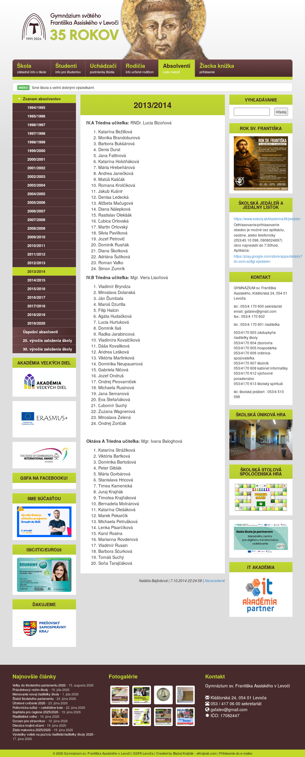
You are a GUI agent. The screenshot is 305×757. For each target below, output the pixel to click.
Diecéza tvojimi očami (39, 725)
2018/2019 (36, 314)
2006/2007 (36, 211)
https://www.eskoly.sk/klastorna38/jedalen (267, 218)
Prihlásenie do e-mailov (236, 753)
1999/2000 (36, 150)
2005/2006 (36, 202)
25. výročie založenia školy (47, 340)
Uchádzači (103, 68)
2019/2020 (36, 323)
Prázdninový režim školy (41, 689)
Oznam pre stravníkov (40, 720)
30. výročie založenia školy (47, 349)
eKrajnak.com (207, 753)
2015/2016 (36, 288)
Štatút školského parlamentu (44, 698)
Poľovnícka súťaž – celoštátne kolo (49, 707)
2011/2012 (36, 254)
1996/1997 (36, 124)
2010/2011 (36, 245)
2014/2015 (36, 280)
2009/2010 (36, 237)
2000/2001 (36, 159)
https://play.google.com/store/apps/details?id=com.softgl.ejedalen (268, 259)
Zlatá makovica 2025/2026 (43, 729)
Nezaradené (215, 580)
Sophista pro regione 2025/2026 (47, 711)
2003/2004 (36, 185)
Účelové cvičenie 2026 (40, 702)
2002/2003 (36, 176)
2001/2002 (36, 168)
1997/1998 (36, 133)
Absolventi (176, 68)
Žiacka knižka (217, 68)
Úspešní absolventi (40, 331)
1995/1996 (36, 116)
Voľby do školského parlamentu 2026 (53, 685)
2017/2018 (36, 306)
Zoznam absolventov (42, 98)
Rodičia (140, 68)
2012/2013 (36, 262)
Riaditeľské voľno (36, 716)
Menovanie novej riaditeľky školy (46, 694)
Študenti (68, 68)
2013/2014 (36, 271)
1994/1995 (36, 107)
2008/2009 (36, 228)
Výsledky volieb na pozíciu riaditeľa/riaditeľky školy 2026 (54, 736)
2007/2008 (36, 219)
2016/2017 (36, 297)
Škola (31, 68)
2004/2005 (36, 193)
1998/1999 (36, 142)
